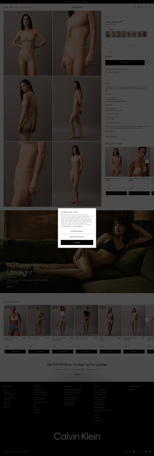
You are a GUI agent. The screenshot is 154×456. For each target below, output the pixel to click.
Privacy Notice (78, 226)
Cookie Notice (67, 226)
